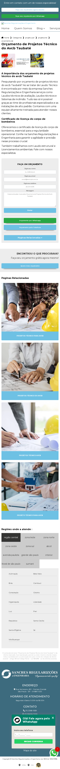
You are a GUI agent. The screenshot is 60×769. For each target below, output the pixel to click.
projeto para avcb (30, 38)
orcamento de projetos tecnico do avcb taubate (7, 41)
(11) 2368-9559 (31, 710)
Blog (40, 28)
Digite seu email (29, 176)
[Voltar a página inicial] (29, 673)
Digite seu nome (30, 168)
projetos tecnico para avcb (42, 38)
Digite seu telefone (30, 183)
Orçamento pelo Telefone (30, 227)
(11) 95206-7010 (30, 714)
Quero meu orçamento (30, 266)
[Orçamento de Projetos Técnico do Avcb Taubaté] (8, 60)
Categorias (17, 38)
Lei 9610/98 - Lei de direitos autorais (44, 659)
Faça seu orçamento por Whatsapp (30, 16)
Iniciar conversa (33, 741)
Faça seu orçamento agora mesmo (30, 10)
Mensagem (30, 191)
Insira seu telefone (23, 730)
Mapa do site (30, 750)
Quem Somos (23, 28)
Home (5, 28)
